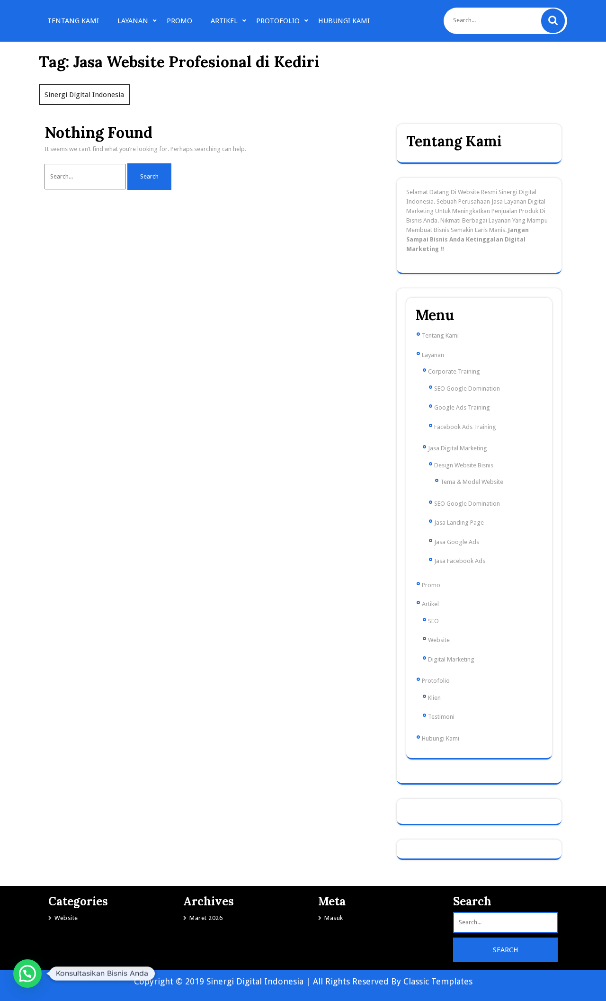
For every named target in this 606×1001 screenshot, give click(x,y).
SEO (433, 621)
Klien (434, 697)
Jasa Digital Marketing (457, 448)
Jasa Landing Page (459, 522)
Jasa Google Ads (456, 541)
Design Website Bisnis (463, 465)
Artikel (224, 21)
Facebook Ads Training (465, 426)
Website (439, 640)
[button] (27, 973)
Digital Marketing (451, 659)
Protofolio (278, 21)
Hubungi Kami (344, 21)
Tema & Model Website (471, 481)
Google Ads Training (462, 407)
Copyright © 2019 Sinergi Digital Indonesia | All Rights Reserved (262, 981)
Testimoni (441, 716)
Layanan (132, 21)
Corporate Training (454, 371)
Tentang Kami (73, 21)
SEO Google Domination (467, 388)
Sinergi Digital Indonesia (84, 94)
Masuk (333, 917)
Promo (179, 21)
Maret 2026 (206, 917)
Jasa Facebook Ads (459, 560)
